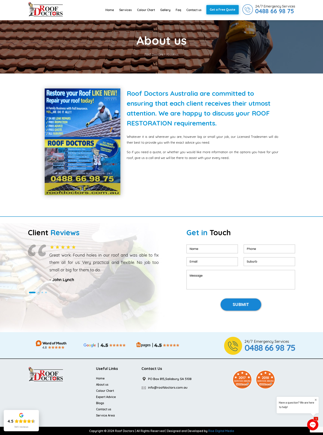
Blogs (100, 403)
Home (109, 10)
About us (102, 384)
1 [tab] (32, 292)
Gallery (165, 10)
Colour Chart (146, 10)
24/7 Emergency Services (275, 9)
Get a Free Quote (222, 9)
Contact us (194, 10)
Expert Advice (106, 397)
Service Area (105, 415)
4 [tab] (46, 292)
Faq (178, 10)
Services (125, 10)
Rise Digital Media (221, 431)
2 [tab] (38, 292)
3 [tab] (42, 292)
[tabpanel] (93, 263)
